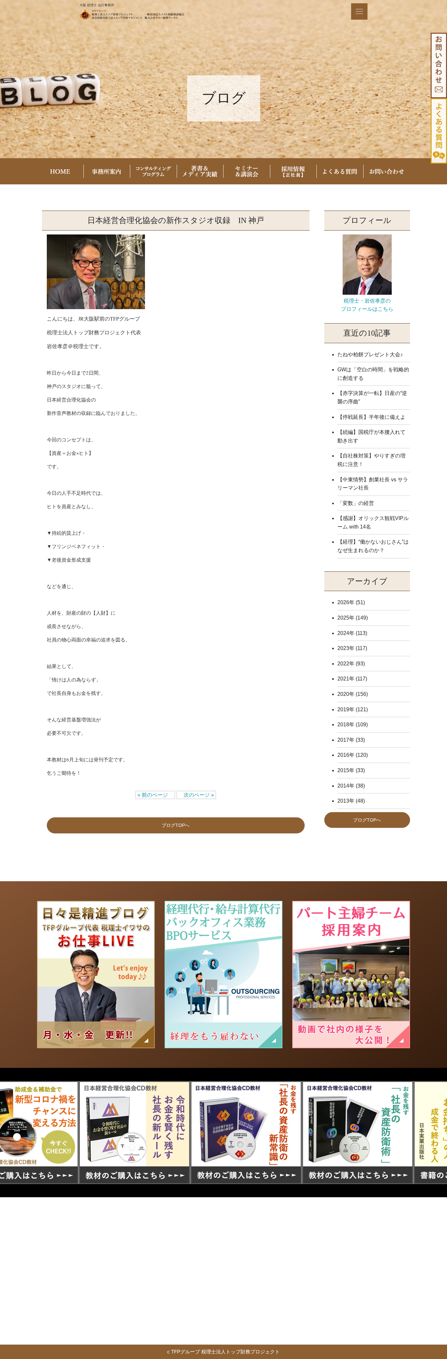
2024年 (345, 633)
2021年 (345, 678)
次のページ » (196, 795)
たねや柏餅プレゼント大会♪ (370, 354)
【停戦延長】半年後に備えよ (371, 417)
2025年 (345, 618)
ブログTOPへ (175, 825)
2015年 (345, 770)
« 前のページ (155, 795)
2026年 (345, 602)
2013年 (345, 801)
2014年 (345, 786)
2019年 (345, 709)
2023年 (345, 648)
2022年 (345, 663)
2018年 (345, 724)
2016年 (345, 755)
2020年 (345, 694)
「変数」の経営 (355, 503)
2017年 (345, 740)
